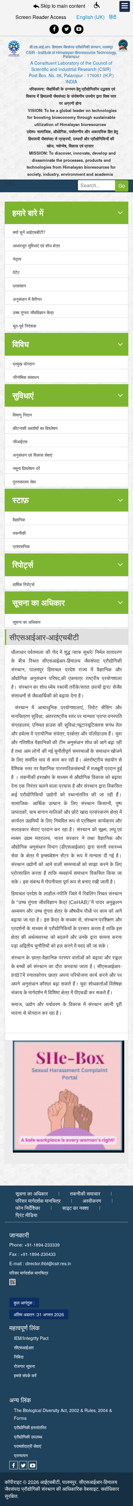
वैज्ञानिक (19, 519)
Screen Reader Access (40, 17)
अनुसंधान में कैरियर (27, 299)
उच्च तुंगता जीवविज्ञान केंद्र (33, 312)
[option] (66, 1097)
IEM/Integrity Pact (31, 1338)
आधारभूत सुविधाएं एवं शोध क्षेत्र (36, 245)
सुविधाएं (22, 395)
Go (121, 185)
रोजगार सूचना (24, 1366)
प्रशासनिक (21, 546)
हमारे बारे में (27, 212)
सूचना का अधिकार (38, 602)
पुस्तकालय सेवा (24, 481)
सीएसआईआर (24, 1347)
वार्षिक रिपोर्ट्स (23, 584)
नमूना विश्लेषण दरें (26, 468)
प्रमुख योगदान (24, 364)
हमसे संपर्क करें (25, 1375)
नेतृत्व (17, 259)
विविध (20, 344)
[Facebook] (54, 29)
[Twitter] (66, 29)
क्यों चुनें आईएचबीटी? (29, 232)
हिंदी (112, 17)
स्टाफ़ (20, 500)
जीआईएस (20, 441)
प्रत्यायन (21, 1455)
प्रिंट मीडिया (26, 1215)
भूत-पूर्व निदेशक (24, 326)
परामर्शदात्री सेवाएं (27, 1446)
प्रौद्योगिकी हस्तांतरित (30, 1427)
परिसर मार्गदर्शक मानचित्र (38, 1201)
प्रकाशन (19, 285)
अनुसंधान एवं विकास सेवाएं (32, 455)
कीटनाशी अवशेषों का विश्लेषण (35, 428)
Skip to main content (62, 5)
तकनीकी (19, 533)
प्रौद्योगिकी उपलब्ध (28, 1437)
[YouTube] (79, 29)
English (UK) (91, 17)
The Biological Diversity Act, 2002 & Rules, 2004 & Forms (63, 1414)
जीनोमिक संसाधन (26, 377)
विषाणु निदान (22, 415)
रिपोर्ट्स (22, 564)
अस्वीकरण (92, 1201)
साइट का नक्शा (75, 1208)
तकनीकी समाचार (85, 1194)
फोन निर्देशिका (27, 1208)
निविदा (19, 1357)
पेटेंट (16, 272)
